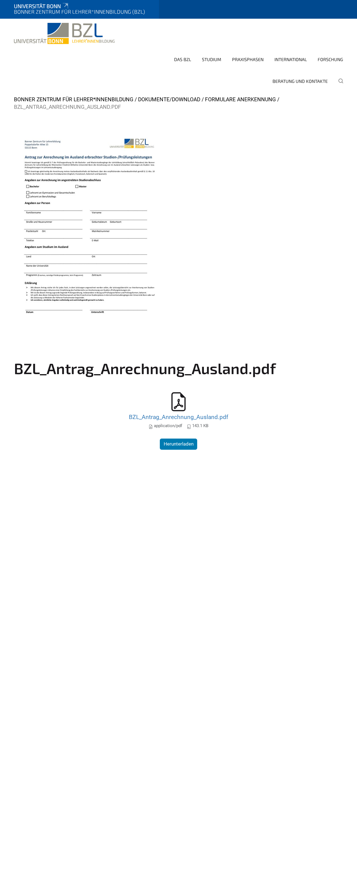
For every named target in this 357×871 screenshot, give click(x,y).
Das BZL (182, 59)
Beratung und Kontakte (300, 81)
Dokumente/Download (169, 99)
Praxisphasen (248, 59)
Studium (211, 59)
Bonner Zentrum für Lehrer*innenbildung (73, 99)
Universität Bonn (37, 6)
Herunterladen (179, 444)
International (290, 59)
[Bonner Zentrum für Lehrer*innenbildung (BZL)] (64, 33)
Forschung (330, 59)
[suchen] (338, 85)
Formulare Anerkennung (240, 99)
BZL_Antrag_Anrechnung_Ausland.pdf (178, 416)
